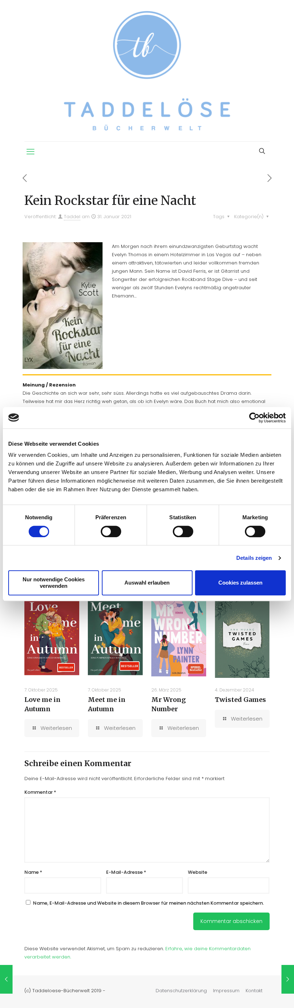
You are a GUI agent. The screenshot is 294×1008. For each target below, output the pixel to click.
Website (197, 872)
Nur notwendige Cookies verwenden (54, 582)
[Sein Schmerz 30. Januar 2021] (6, 979)
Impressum (226, 990)
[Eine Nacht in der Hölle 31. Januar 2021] (287, 979)
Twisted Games (240, 699)
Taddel (72, 216)
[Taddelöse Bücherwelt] (147, 70)
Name (33, 872)
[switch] (111, 531)
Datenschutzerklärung (181, 990)
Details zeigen (254, 558)
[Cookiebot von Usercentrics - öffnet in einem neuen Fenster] (254, 417)
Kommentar (40, 792)
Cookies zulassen (240, 583)
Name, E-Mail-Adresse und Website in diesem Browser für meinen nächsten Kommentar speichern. (148, 903)
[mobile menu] (30, 152)
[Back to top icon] (259, 993)
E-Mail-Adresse (126, 872)
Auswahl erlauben (147, 583)
